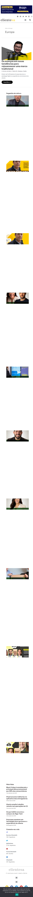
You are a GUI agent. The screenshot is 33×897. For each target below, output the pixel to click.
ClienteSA (9, 860)
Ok (17, 894)
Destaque (20, 71)
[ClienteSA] (7, 857)
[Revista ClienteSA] (7, 832)
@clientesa (9, 843)
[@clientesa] (7, 840)
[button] (25, 20)
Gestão (25, 71)
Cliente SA (14, 71)
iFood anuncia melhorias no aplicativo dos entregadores (16, 798)
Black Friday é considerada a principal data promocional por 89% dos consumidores (16, 789)
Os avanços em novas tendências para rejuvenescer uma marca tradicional (14, 65)
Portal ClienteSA (11, 851)
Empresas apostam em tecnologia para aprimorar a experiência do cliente (16, 821)
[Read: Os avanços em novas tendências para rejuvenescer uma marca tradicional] (16, 50)
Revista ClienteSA (11, 835)
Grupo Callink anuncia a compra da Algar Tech (15, 813)
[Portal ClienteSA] (7, 849)
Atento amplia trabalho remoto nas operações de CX (17, 805)
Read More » (7, 82)
